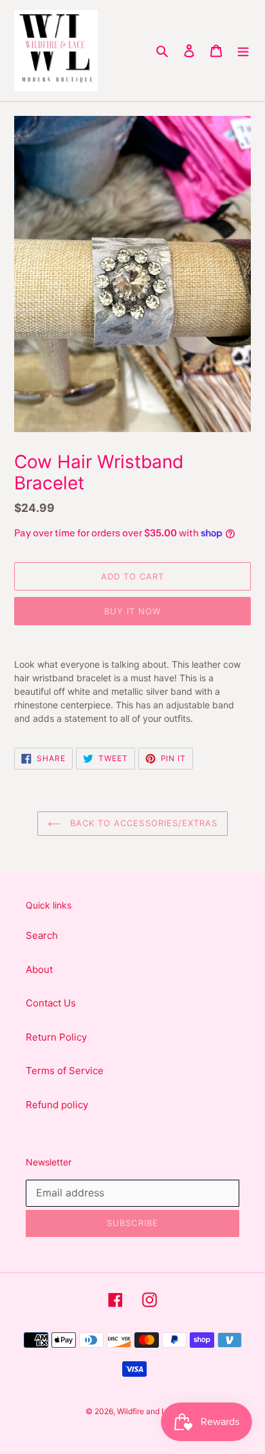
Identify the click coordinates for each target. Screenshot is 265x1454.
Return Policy (56, 1037)
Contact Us (51, 1003)
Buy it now (132, 611)
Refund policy (57, 1105)
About (39, 969)
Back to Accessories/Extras (142, 823)
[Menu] (243, 50)
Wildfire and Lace (148, 1411)
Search (42, 935)
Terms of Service (65, 1070)
